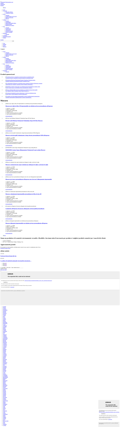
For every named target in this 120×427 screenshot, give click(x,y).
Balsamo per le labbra (10, 25)
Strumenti (5, 33)
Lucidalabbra (8, 22)
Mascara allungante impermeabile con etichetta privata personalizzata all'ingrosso (26, 223)
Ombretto (7, 15)
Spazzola (7, 34)
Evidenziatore (8, 28)
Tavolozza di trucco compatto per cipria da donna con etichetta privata (19, 78)
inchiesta (7, 116)
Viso (4, 26)
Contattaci (5, 35)
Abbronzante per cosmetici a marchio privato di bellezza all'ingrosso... (19, 84)
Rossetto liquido (9, 24)
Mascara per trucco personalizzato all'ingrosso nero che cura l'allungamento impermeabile (29, 179)
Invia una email (3, 269)
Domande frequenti (7, 36)
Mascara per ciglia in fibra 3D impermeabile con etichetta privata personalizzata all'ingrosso (29, 106)
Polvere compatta (9, 32)
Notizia (4, 37)
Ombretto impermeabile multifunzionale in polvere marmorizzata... (19, 97)
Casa (4, 9)
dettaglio (10, 116)
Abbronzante (8, 29)
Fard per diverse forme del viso (8, 256)
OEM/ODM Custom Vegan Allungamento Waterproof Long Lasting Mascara (25, 150)
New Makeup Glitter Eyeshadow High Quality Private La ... (17, 91)
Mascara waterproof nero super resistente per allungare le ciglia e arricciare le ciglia (27, 164)
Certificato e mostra (9, 13)
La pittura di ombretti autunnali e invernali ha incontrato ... (15, 260)
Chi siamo (5, 10)
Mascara (7, 18)
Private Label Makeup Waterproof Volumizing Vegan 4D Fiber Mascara (24, 120)
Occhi (4, 14)
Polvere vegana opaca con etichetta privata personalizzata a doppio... (19, 87)
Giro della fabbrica (9, 12)
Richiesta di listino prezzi (5, 248)
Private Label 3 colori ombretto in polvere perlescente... (16, 94)
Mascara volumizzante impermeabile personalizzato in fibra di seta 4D (23, 194)
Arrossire (7, 27)
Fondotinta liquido (9, 31)
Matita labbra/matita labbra (11, 23)
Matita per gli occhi (9, 17)
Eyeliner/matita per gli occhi (11, 16)
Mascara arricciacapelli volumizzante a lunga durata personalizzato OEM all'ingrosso (27, 135)
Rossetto (7, 20)
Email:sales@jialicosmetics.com (6, 2)
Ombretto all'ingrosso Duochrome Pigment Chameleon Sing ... (18, 81)
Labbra (4, 19)
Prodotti (4, 44)
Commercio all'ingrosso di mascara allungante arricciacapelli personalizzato (25, 208)
